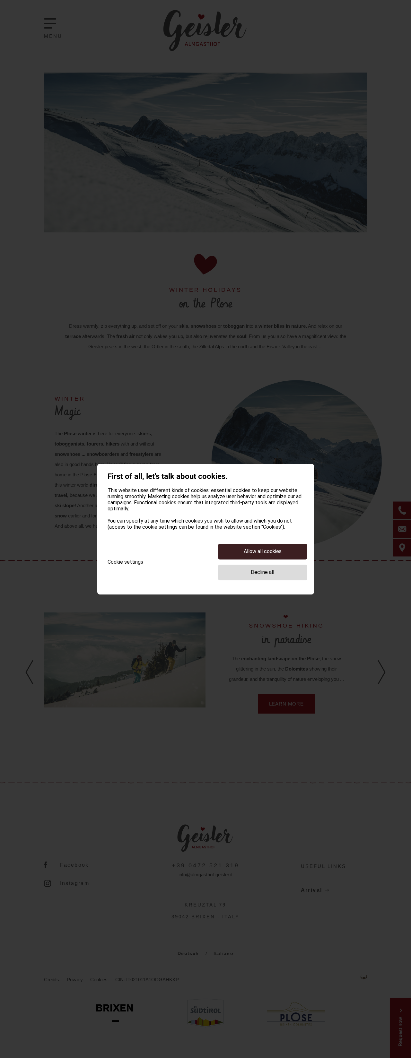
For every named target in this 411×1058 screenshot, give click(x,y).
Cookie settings (125, 562)
